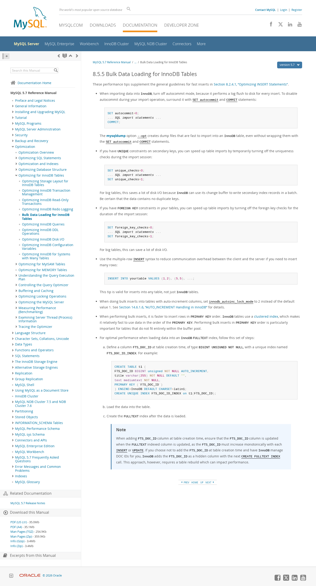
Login (283, 10)
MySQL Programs (28, 123)
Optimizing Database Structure (43, 170)
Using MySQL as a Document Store (41, 390)
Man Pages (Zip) (21, 536)
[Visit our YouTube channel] (298, 25)
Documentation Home (34, 83)
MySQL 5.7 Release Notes (27, 503)
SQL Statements (27, 356)
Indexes (21, 476)
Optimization (25, 147)
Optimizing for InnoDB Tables (41, 175)
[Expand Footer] (11, 576)
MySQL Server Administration (38, 129)
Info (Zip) (16, 546)
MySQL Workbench (29, 452)
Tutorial (21, 118)
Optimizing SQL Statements (40, 158)
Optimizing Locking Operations (42, 296)
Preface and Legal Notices (35, 100)
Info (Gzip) (17, 541)
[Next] (77, 55)
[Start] (64, 55)
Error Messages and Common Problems (38, 468)
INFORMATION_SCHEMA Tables (39, 423)
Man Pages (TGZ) (21, 532)
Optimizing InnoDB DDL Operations (40, 232)
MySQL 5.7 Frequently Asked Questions (37, 459)
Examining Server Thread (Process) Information (45, 319)
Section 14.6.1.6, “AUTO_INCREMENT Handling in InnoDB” (163, 307)
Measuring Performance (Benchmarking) (37, 310)
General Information (30, 106)
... (135, 62)
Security (21, 135)
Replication (23, 373)
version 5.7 (287, 65)
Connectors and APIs (31, 440)
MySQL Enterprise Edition (35, 446)
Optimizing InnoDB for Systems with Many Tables (46, 256)
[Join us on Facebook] (269, 25)
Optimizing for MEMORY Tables (43, 270)
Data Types (23, 344)
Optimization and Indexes (39, 164)
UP (201, 482)
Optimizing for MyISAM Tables (42, 264)
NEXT (208, 482)
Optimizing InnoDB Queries (43, 224)
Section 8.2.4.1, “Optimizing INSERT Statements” (251, 84)
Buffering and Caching (36, 291)
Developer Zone (181, 25)
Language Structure (30, 333)
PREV (186, 482)
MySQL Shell (24, 385)
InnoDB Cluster (26, 396)
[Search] (55, 70)
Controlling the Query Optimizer (43, 285)
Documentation (140, 25)
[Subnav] (13, 106)
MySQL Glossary (27, 482)
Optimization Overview (36, 152)
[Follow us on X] (279, 25)
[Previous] (59, 55)
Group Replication (29, 379)
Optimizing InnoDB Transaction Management (46, 192)
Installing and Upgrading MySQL (40, 112)
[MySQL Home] (30, 19)
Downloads (103, 25)
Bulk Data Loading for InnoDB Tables (45, 217)
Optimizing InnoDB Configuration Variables (47, 247)
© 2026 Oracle (52, 575)
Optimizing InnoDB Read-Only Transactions (45, 202)
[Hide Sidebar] (5, 56)
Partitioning (24, 411)
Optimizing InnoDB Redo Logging (47, 209)
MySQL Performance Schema (37, 429)
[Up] (70, 55)
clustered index (266, 316)
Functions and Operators (34, 350)
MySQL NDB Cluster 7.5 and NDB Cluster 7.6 (40, 404)
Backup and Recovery (31, 141)
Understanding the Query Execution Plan (46, 277)
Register (296, 10)
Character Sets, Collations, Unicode (42, 339)
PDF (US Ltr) (18, 522)
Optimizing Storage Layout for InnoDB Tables (45, 183)
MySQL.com (71, 25)
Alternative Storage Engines (36, 367)
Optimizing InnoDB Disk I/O (43, 239)
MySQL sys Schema (30, 434)
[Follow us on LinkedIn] (288, 25)
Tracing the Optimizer (35, 327)
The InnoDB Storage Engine (36, 362)
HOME (194, 482)
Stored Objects (26, 417)
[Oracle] (29, 575)
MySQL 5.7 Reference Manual (112, 62)
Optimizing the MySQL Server (41, 302)
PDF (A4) (16, 527)
